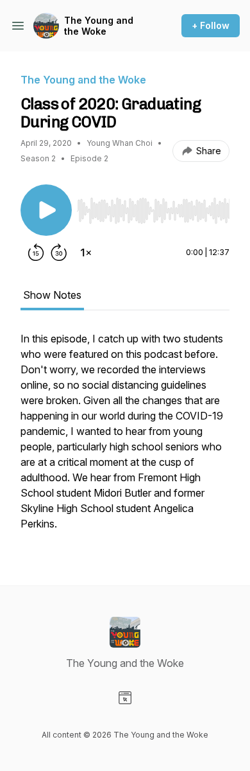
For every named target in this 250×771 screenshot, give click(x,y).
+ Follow (210, 25)
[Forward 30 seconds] (59, 252)
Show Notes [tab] (52, 294)
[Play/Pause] (46, 210)
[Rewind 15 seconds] (36, 252)
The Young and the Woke (98, 26)
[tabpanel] (125, 437)
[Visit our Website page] (125, 697)
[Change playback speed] (86, 252)
